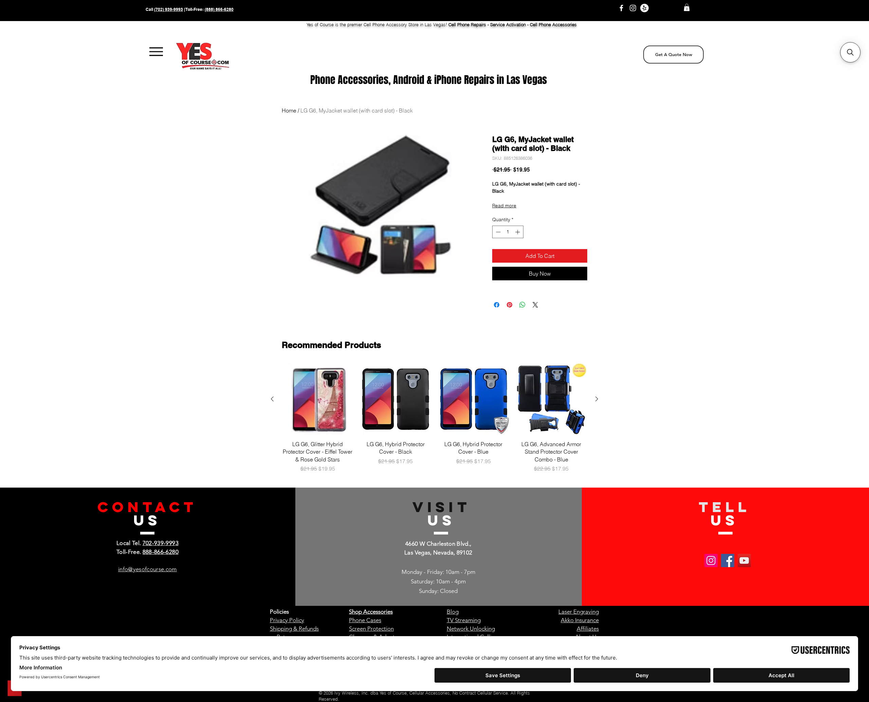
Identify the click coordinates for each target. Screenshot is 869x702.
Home (289, 110)
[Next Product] (597, 399)
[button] (687, 7)
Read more (504, 206)
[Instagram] (633, 8)
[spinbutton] (508, 232)
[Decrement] (497, 232)
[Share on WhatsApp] (522, 305)
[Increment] (518, 232)
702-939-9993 (161, 543)
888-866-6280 (161, 551)
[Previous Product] (272, 399)
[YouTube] (744, 560)
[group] (434, 418)
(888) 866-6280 (219, 9)
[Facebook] (621, 8)
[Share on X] (535, 305)
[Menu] (156, 51)
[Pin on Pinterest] (509, 305)
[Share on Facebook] (497, 305)
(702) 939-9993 (168, 9)
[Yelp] (644, 8)
